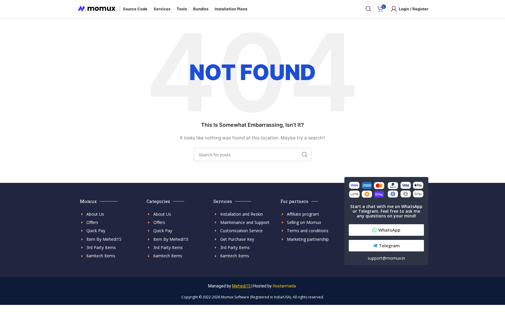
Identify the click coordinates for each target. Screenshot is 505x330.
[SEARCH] (305, 154)
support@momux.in (386, 258)
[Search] (368, 9)
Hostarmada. (285, 286)
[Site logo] (97, 8)
